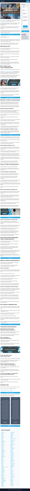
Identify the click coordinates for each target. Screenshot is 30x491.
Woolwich (12, 472)
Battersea (2, 476)
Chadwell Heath (13, 476)
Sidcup (11, 478)
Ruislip (2, 454)
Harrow (9, 390)
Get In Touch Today (10, 34)
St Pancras (2, 461)
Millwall (12, 451)
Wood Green (3, 470)
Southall (2, 449)
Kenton (7, 390)
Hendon (2, 436)
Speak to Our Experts (10, 217)
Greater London (13, 465)
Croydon (12, 469)
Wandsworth (3, 478)
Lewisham (12, 458)
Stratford (12, 449)
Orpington (12, 483)
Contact (28, 1)
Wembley (1, 390)
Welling (12, 477)
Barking (12, 471)
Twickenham (3, 477)
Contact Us (10, 324)
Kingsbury (4, 390)
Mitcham (12, 450)
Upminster (12, 485)
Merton (11, 442)
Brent (2, 438)
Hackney (2, 484)
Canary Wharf (12, 448)
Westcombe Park (13, 463)
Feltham (2, 483)
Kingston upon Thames (14, 438)
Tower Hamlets (12, 441)
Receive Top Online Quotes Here (10, 392)
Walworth (2, 485)
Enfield (11, 437)
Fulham (2, 464)
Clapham (2, 482)
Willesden (11, 390)
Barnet (2, 457)
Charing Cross (3, 472)
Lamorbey (12, 479)
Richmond (2, 469)
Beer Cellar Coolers (3, 20)
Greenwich (12, 455)
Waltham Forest (13, 444)
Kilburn (2, 444)
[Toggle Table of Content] (7, 37)
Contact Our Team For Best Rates (10, 97)
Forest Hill (12, 456)
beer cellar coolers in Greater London (8, 71)
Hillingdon (2, 471)
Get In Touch (25, 31)
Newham (12, 461)
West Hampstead (3, 441)
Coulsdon (12, 475)
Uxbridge (2, 479)
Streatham (12, 443)
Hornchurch (12, 484)
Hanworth (12, 435)
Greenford (2, 443)
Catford (12, 462)
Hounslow (2, 468)
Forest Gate (12, 454)
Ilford (11, 468)
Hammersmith (3, 450)
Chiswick (2, 448)
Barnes (2, 458)
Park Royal (2, 437)
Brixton (11, 436)
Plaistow (12, 457)
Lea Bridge (2, 486)
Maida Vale (2, 447)
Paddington (2, 451)
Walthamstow (12, 447)
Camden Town (3, 455)
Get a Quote (9, 14)
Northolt (2, 442)
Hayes (2, 462)
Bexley (11, 482)
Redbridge (12, 464)
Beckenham (12, 470)
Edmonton (12, 434)
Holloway (2, 463)
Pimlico (2, 475)
